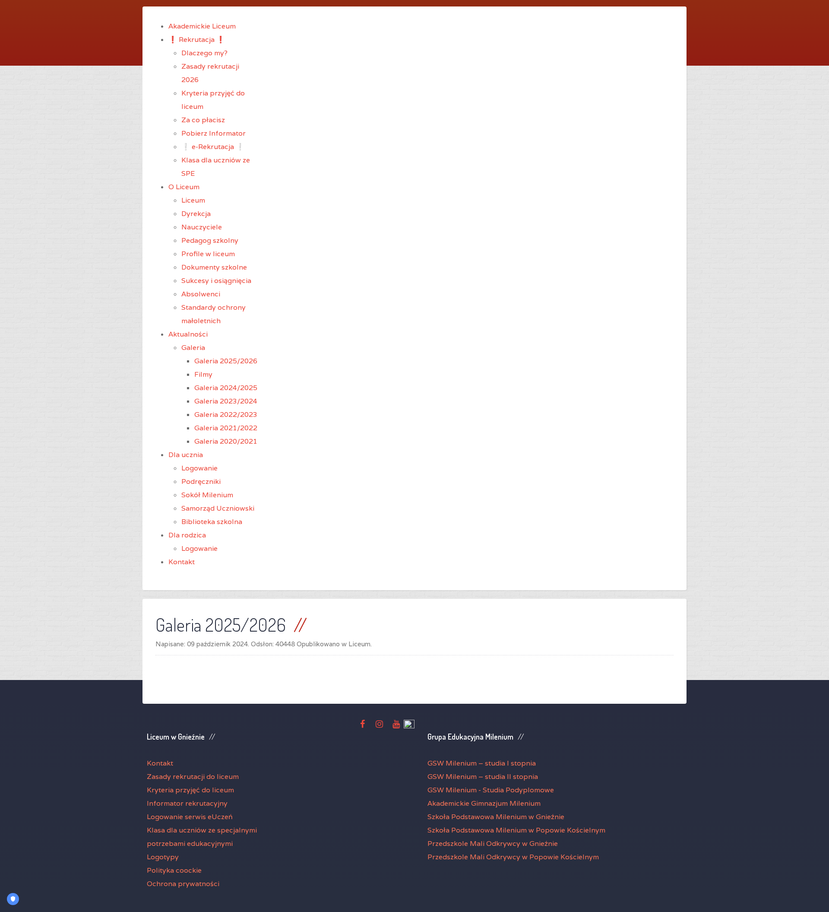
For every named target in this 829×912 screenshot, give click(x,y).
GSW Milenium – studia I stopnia (481, 763)
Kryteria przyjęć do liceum (190, 789)
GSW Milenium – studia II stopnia (482, 776)
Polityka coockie (174, 870)
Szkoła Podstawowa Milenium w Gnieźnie (495, 816)
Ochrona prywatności (183, 883)
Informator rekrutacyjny (187, 803)
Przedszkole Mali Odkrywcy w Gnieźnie (492, 843)
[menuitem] (202, 26)
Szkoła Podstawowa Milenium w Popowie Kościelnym (516, 830)
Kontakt (160, 763)
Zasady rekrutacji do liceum (193, 776)
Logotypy (163, 856)
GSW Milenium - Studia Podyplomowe (490, 789)
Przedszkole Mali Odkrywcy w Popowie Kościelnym (513, 856)
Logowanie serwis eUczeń (190, 816)
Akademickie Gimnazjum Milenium (484, 803)
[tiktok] (409, 724)
